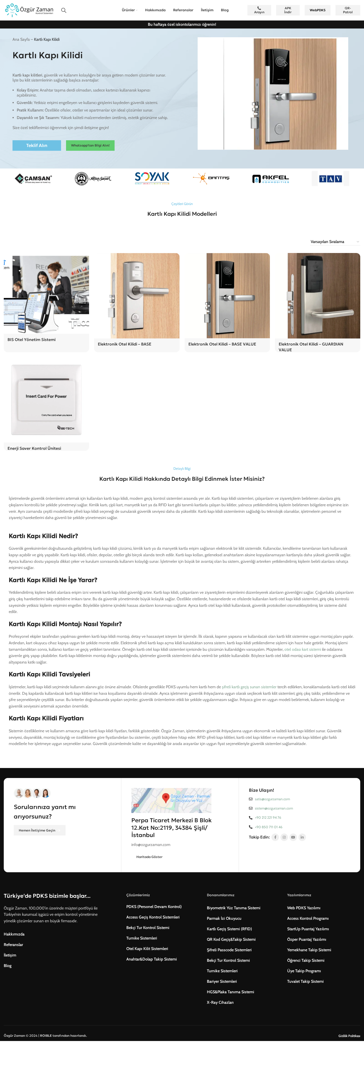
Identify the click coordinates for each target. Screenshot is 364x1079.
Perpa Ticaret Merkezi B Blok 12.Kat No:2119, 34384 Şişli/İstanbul (171, 828)
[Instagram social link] (284, 837)
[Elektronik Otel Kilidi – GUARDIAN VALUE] (317, 295)
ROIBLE (46, 1036)
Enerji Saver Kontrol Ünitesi (34, 448)
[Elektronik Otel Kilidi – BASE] (136, 295)
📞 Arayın (259, 10)
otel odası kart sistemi (302, 649)
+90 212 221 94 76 (268, 817)
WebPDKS (317, 10)
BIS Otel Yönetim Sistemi (32, 339)
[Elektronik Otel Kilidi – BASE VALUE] (227, 295)
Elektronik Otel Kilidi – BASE (124, 344)
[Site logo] (29, 10)
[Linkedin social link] (302, 837)
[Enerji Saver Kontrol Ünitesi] (46, 399)
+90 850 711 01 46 (268, 827)
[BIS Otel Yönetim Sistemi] (46, 293)
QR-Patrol (348, 10)
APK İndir (287, 10)
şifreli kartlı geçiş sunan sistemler (249, 686)
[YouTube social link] (293, 837)
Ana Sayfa (21, 39)
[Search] (64, 10)
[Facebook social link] (275, 837)
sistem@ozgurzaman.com (274, 808)
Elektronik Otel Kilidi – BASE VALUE (222, 344)
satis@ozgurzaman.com (272, 799)
